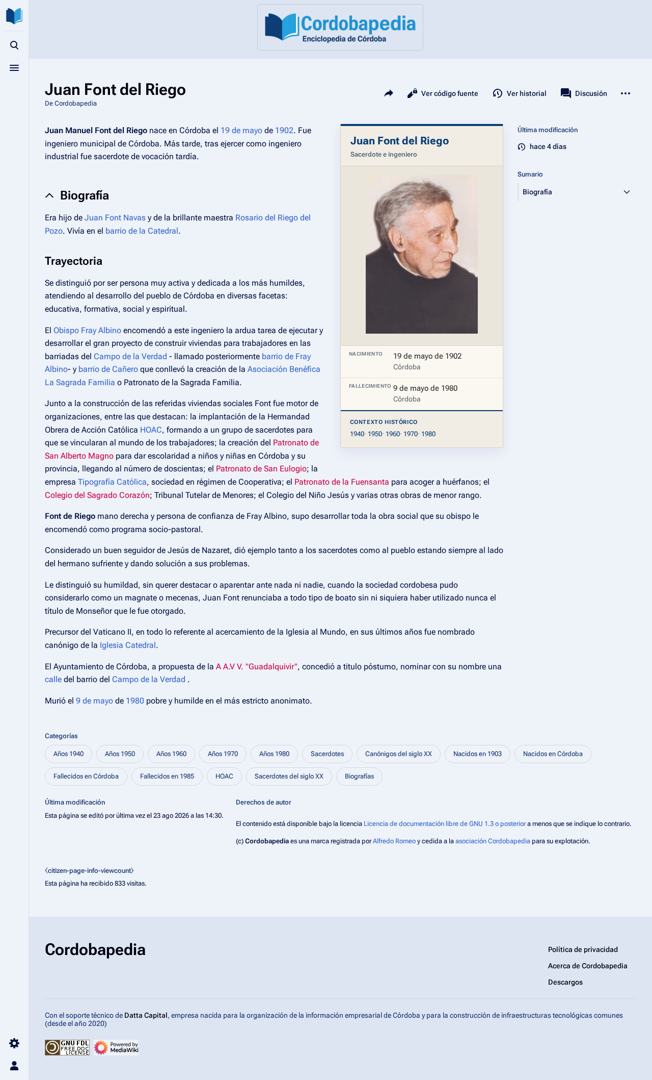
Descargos (565, 982)
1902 (284, 130)
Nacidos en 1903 (477, 754)
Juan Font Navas (115, 217)
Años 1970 (223, 754)
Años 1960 (171, 754)
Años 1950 (120, 754)
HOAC (151, 430)
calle (53, 679)
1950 (375, 434)
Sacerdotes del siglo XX (289, 776)
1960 (393, 434)
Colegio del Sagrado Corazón (97, 495)
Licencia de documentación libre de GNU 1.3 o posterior (445, 823)
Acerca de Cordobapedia (588, 966)
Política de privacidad (583, 949)
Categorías (61, 736)
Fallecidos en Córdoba (86, 776)
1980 (428, 434)
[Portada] (340, 27)
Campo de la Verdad (130, 356)
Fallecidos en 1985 (167, 776)
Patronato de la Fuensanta (341, 482)
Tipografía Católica (112, 482)
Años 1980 (274, 754)
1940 (357, 434)
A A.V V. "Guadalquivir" (256, 666)
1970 (410, 434)
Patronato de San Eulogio (261, 468)
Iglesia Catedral (128, 645)
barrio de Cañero (108, 369)
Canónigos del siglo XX (398, 754)
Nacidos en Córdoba (553, 754)
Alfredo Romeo (394, 841)
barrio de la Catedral (141, 231)
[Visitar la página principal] (14, 16)
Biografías (359, 776)
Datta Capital (146, 1015)
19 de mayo (241, 130)
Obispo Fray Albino (87, 330)
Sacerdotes (327, 754)
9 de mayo (94, 701)
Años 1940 (68, 754)
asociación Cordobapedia (492, 841)
